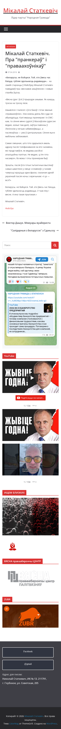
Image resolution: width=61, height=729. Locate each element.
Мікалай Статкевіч (30, 10)
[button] (34, 405)
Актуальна (11, 46)
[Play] (31, 377)
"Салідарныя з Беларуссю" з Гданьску (33, 230)
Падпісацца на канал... (32, 397)
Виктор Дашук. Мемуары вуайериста (28, 223)
